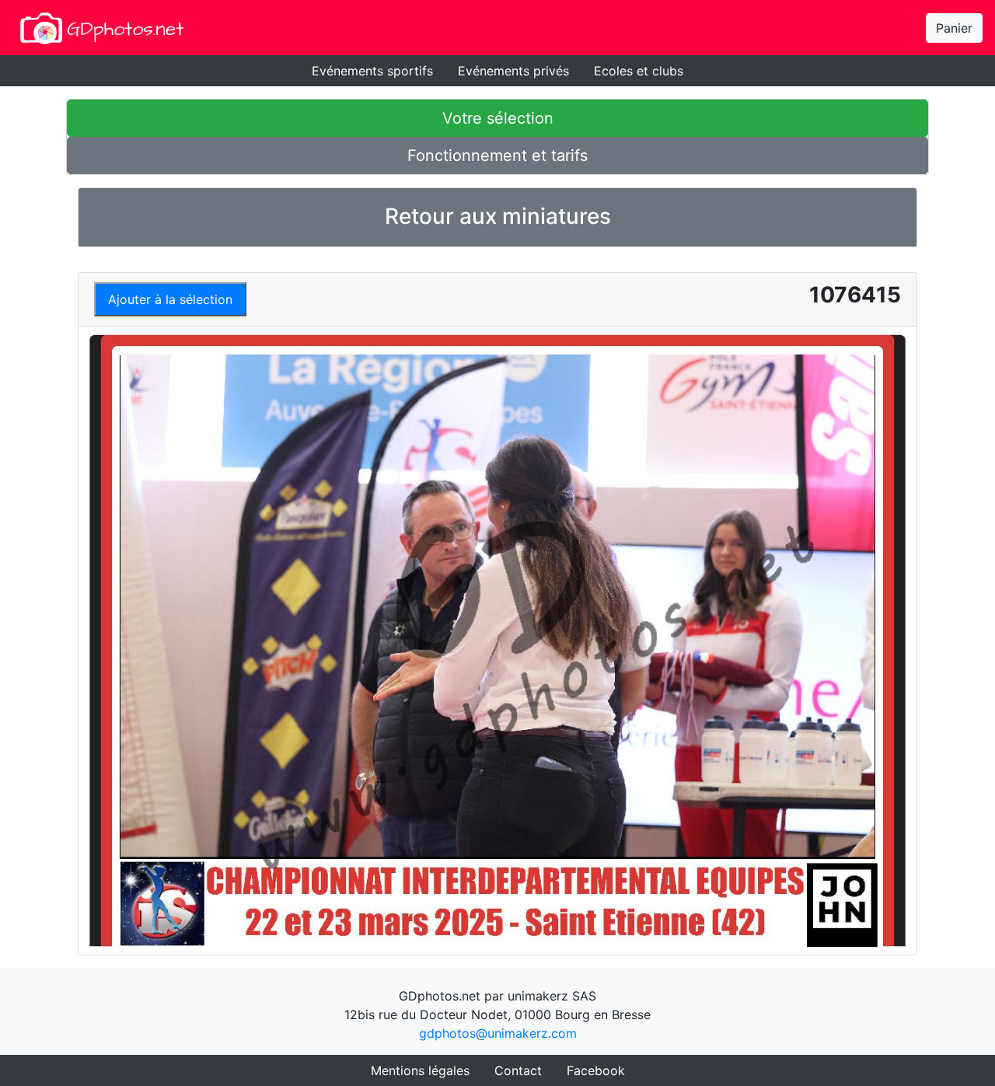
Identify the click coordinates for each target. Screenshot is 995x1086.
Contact (518, 1070)
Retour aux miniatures (498, 216)
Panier (954, 28)
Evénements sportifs (372, 71)
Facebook (596, 1070)
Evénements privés (513, 71)
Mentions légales (420, 1070)
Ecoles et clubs (638, 71)
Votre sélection (497, 118)
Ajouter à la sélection (170, 299)
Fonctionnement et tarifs (497, 155)
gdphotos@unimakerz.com (498, 1033)
